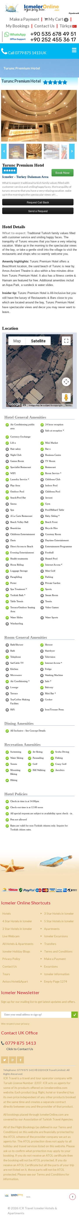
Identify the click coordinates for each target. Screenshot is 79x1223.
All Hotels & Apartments (17, 944)
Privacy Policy (11, 959)
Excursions (51, 966)
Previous (4, 151)
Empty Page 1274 (55, 981)
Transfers (50, 944)
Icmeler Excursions (56, 936)
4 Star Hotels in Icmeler (17, 921)
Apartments (51, 929)
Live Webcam (11, 936)
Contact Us (44, 26)
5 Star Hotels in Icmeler (59, 921)
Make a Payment (25, 19)
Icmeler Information (56, 974)
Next (72, 151)
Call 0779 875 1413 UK (26, 52)
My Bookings (17, 26)
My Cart (57, 19)
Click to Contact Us (19, 1049)
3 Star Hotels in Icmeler (59, 913)
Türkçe (65, 26)
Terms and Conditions (58, 951)
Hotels (6, 913)
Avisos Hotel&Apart (15, 981)
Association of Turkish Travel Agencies (48, 1119)
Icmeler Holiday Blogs (16, 951)
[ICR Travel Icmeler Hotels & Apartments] (17, 1195)
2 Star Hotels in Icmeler (17, 929)
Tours (6, 974)
